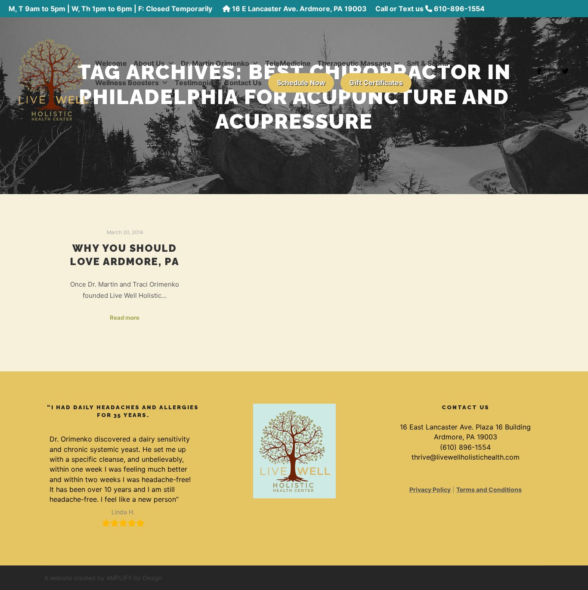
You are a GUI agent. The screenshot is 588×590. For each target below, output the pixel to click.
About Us (149, 63)
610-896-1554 (459, 8)
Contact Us (243, 82)
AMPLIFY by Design (134, 577)
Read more (124, 317)
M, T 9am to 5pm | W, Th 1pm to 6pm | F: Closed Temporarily (111, 8)
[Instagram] (552, 71)
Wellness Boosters (127, 82)
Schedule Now (301, 82)
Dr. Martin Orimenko (215, 63)
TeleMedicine (288, 63)
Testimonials (196, 82)
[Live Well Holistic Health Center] (53, 71)
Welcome (111, 63)
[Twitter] (565, 71)
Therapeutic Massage (354, 63)
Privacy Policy (430, 489)
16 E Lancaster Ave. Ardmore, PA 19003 (299, 8)
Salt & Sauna (427, 63)
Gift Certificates (376, 82)
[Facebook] (539, 71)
